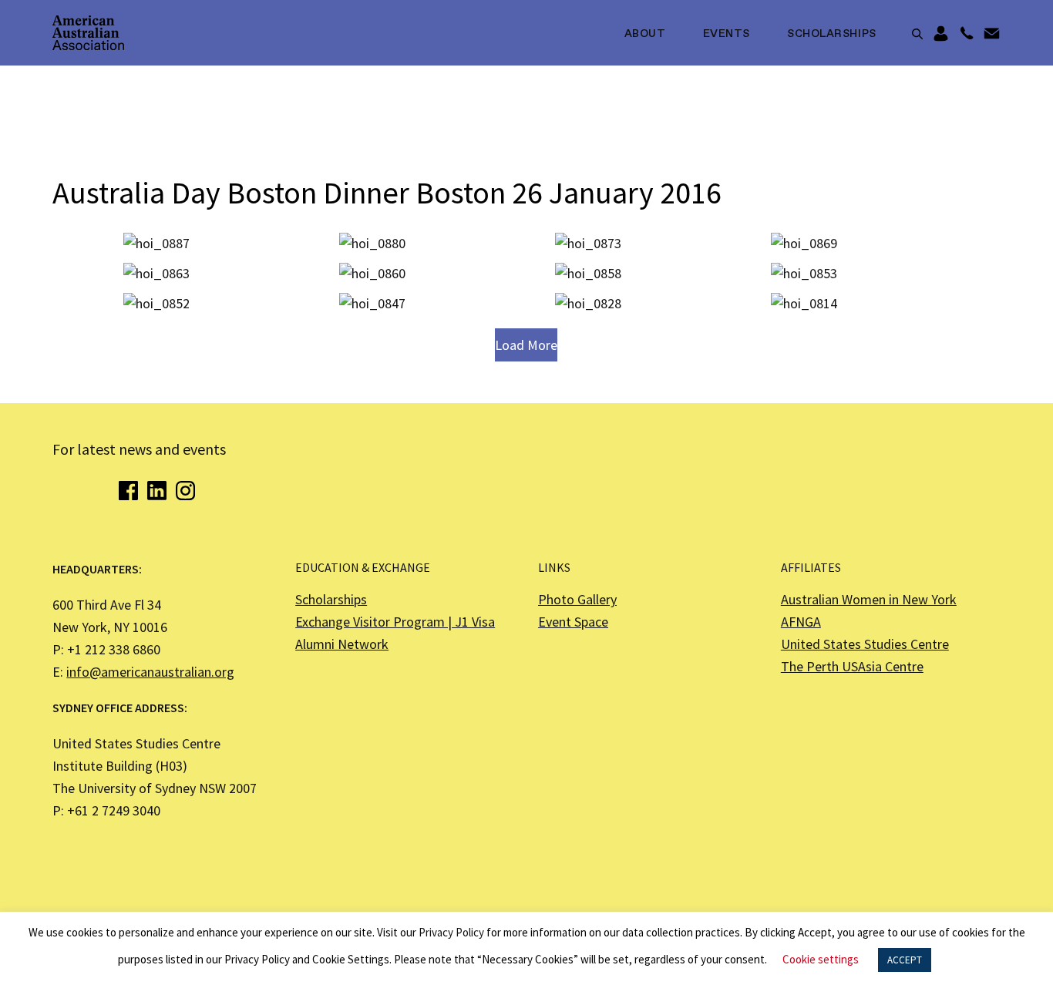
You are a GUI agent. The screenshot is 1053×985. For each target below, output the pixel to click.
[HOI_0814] (804, 304)
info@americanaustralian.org (150, 672)
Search (917, 34)
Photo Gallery (577, 599)
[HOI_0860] (372, 274)
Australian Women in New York (869, 599)
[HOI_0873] (588, 244)
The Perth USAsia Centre (852, 666)
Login (941, 34)
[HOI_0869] (804, 244)
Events (726, 34)
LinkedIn (157, 490)
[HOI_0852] (156, 304)
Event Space (573, 621)
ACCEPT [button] (904, 960)
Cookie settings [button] (820, 959)
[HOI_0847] (372, 304)
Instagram (185, 490)
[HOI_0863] (156, 274)
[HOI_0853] (804, 274)
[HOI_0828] (588, 304)
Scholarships (831, 34)
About (645, 34)
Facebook (128, 490)
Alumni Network (342, 644)
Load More (526, 345)
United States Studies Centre (865, 644)
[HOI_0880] (372, 244)
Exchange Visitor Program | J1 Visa (395, 621)
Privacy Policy (451, 932)
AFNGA (801, 621)
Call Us (966, 34)
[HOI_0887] (156, 244)
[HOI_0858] (588, 274)
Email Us (992, 34)
